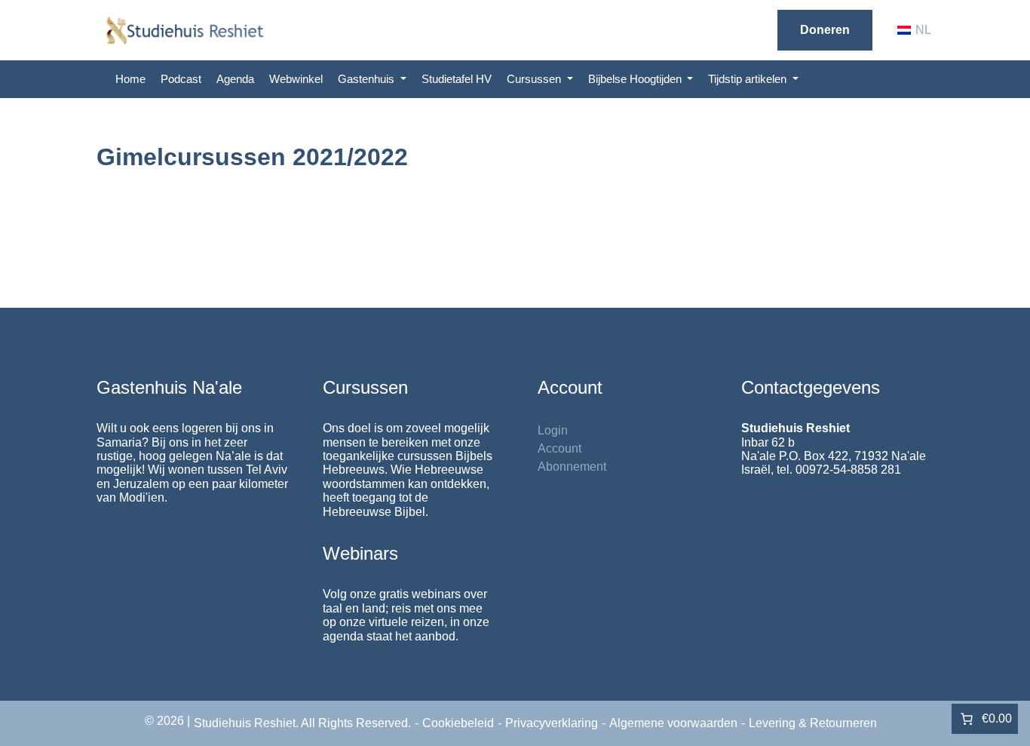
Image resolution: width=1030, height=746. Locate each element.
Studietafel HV (457, 78)
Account (559, 448)
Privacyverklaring (551, 723)
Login (553, 430)
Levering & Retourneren (813, 723)
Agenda (235, 78)
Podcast (181, 78)
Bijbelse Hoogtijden (636, 78)
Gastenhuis (367, 78)
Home (130, 78)
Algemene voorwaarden (673, 723)
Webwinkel (296, 78)
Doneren (825, 29)
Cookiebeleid (458, 723)
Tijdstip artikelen (748, 78)
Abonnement (572, 466)
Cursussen (535, 78)
